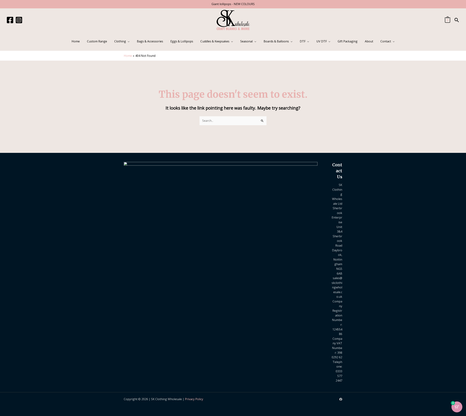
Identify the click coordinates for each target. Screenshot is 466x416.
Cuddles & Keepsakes (214, 41)
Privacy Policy (194, 399)
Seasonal (246, 41)
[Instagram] (19, 20)
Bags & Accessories (150, 41)
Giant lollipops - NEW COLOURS (233, 4)
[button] (457, 20)
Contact (385, 41)
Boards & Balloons (276, 41)
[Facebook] (10, 20)
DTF (302, 41)
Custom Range (97, 41)
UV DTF (321, 41)
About (369, 41)
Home (76, 41)
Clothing (120, 41)
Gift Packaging (348, 41)
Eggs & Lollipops (181, 41)
